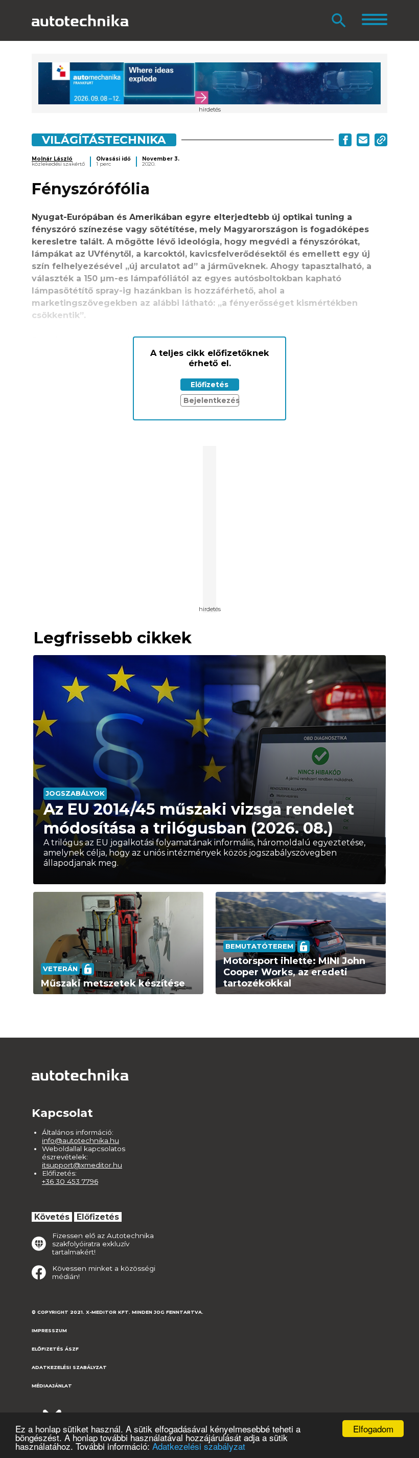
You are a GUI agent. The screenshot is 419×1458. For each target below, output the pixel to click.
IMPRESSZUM (49, 1330)
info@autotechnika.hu (80, 1140)
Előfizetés (209, 384)
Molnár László (52, 158)
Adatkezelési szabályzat (198, 1446)
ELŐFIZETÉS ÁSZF (55, 1349)
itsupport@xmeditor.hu (82, 1165)
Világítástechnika (104, 139)
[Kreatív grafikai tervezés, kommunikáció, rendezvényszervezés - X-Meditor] (83, 1411)
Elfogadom (373, 1428)
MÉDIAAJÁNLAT (52, 1385)
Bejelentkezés (211, 400)
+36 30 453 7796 (70, 1181)
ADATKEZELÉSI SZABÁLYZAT (69, 1367)
